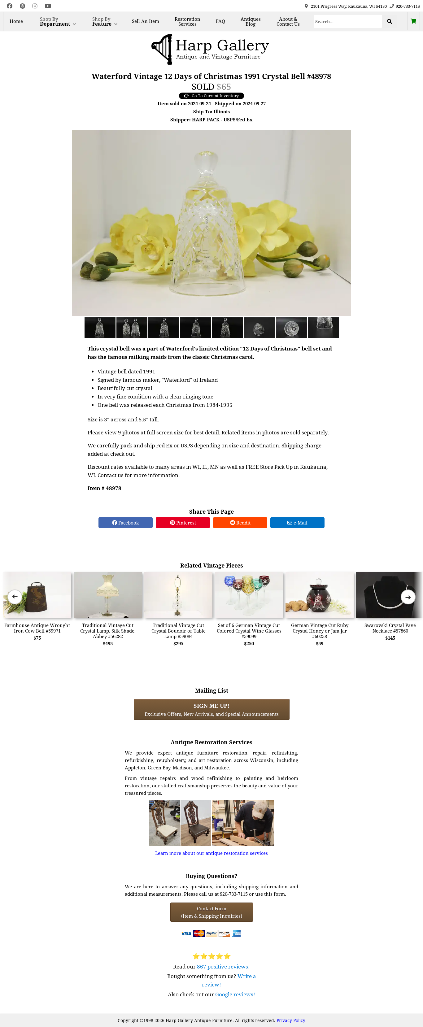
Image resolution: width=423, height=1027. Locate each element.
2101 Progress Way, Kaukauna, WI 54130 (349, 6)
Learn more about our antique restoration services (211, 853)
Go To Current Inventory (215, 95)
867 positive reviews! (223, 966)
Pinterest (185, 523)
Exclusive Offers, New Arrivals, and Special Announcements (212, 709)
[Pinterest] (22, 6)
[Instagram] (35, 6)
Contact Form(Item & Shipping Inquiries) (211, 912)
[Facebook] (9, 6)
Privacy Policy (291, 1020)
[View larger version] (211, 222)
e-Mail (299, 523)
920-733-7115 (408, 6)
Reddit (243, 523)
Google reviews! (235, 994)
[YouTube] (48, 6)
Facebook (128, 523)
